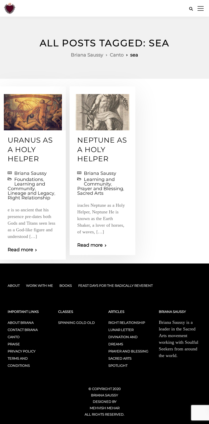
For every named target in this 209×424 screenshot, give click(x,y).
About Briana (21, 322)
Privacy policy (21, 351)
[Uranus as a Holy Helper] (33, 110)
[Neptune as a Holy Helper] (102, 110)
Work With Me (39, 285)
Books (65, 285)
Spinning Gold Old (76, 322)
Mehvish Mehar (105, 408)
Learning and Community (26, 186)
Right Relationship (29, 198)
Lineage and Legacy (31, 193)
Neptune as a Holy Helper (102, 149)
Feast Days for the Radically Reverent (115, 285)
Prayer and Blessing (100, 188)
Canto (14, 337)
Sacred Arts (90, 193)
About (14, 285)
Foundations (28, 179)
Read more (20, 249)
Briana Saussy (30, 173)
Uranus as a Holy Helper (30, 149)
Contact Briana (23, 330)
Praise (14, 344)
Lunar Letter (121, 330)
